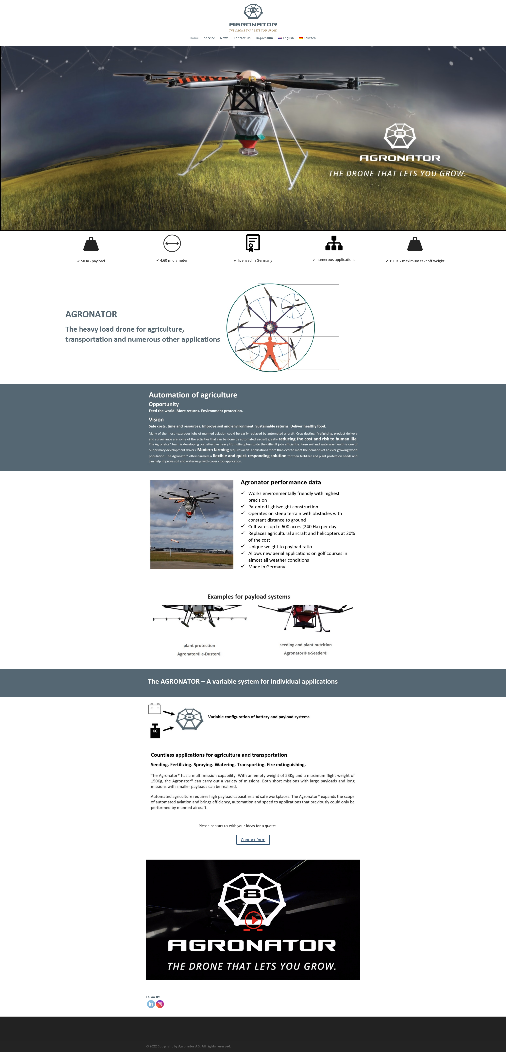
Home (194, 38)
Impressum (264, 38)
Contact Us (242, 38)
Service (209, 38)
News (224, 38)
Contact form (253, 839)
